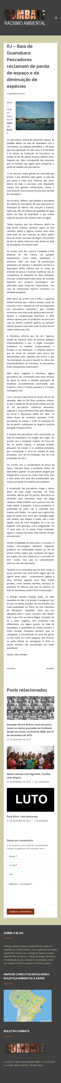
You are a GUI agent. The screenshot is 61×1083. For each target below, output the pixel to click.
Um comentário (41, 781)
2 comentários (41, 820)
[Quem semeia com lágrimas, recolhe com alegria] (30, 757)
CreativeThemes (12, 1079)
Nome (13, 856)
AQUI (40, 1065)
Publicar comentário (20, 911)
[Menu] (56, 17)
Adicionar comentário (20, 883)
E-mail (13, 865)
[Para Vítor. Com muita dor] (30, 800)
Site (11, 874)
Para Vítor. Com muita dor (22, 816)
